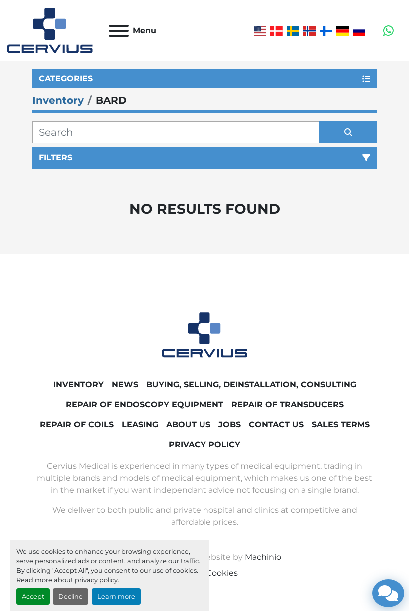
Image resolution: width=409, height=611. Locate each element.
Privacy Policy (204, 444)
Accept (33, 596)
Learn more (116, 596)
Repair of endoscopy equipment (144, 404)
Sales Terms (341, 424)
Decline (70, 596)
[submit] (348, 132)
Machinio (263, 557)
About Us (188, 424)
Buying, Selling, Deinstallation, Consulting (251, 384)
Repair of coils (77, 424)
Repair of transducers (287, 404)
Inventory (78, 384)
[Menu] (119, 31)
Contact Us (276, 424)
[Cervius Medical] (204, 334)
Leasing (140, 424)
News (125, 384)
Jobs (229, 424)
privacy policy (96, 580)
